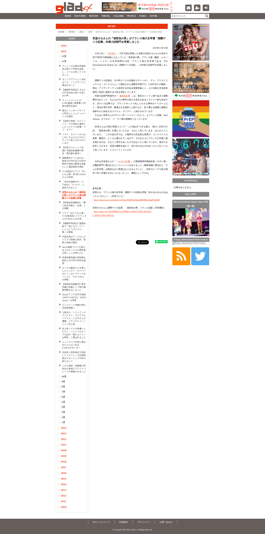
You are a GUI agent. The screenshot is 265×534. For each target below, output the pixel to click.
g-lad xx (75, 8)
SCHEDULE (190, 180)
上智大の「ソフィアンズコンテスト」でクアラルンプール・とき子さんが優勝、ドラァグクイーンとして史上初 (74, 318)
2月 (63, 417)
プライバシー (143, 522)
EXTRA (153, 16)
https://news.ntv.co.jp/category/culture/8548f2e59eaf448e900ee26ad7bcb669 (127, 200)
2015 (63, 478)
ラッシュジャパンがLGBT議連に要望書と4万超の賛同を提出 (74, 103)
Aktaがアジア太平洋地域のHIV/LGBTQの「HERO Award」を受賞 (74, 297)
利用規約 (123, 522)
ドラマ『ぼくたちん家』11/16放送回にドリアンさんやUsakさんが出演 (74, 216)
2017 (63, 467)
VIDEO (142, 16)
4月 (63, 407)
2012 (63, 495)
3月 (63, 412)
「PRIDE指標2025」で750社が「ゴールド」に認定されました (73, 185)
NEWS (68, 16)
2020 (63, 450)
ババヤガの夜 (123, 161)
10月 (64, 376)
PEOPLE (131, 16)
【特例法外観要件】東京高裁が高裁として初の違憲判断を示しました (74, 287)
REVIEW (93, 16)
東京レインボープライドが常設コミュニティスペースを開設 (74, 113)
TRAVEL (105, 16)
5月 (63, 402)
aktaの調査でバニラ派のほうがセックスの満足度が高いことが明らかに (74, 250)
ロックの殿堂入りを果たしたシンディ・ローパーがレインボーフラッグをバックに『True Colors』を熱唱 (74, 274)
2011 (63, 501)
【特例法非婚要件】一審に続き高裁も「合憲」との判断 (74, 205)
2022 (63, 439)
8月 (63, 386)
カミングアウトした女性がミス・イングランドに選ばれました (74, 82)
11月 (90, 32)
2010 (63, 507)
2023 (63, 433)
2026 (63, 45)
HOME (61, 32)
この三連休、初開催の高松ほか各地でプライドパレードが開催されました (74, 369)
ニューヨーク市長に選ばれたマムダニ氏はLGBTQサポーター (74, 345)
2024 (63, 427)
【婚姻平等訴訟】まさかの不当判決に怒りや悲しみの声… (74, 93)
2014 (63, 484)
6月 (63, 397)
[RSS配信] (181, 256)
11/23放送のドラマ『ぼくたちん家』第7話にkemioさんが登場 (74, 174)
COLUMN (118, 16)
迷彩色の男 (124, 96)
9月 (63, 381)
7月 (63, 391)
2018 (63, 461)
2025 (81, 32)
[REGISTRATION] (197, 8)
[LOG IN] (206, 8)
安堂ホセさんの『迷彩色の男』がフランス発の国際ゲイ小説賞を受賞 (74, 195)
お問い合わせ (165, 522)
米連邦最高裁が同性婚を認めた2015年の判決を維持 (74, 260)
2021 (63, 444)
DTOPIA (112, 53)
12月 (64, 56)
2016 (63, 473)
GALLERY (63, 22)
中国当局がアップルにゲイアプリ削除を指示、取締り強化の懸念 (74, 240)
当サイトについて (101, 522)
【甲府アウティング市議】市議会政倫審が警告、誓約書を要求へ (73, 150)
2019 (63, 456)
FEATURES (80, 16)
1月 (63, 422)
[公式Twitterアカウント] (200, 256)
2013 (63, 490)
